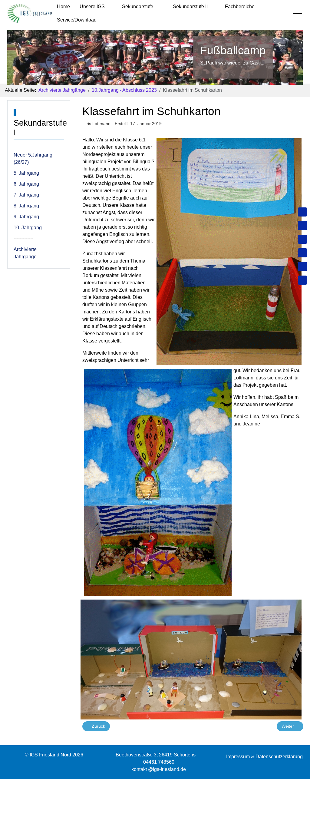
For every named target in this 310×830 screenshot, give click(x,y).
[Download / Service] (302, 225)
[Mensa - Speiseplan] (302, 239)
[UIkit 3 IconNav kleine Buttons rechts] (155, 782)
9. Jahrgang (26, 216)
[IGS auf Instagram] (302, 252)
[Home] (302, 212)
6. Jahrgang (26, 184)
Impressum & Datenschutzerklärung (264, 756)
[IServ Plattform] (302, 266)
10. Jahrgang (28, 227)
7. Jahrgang (26, 194)
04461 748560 (158, 762)
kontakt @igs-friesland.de (158, 769)
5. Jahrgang (26, 173)
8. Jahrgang (26, 205)
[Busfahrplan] (302, 280)
